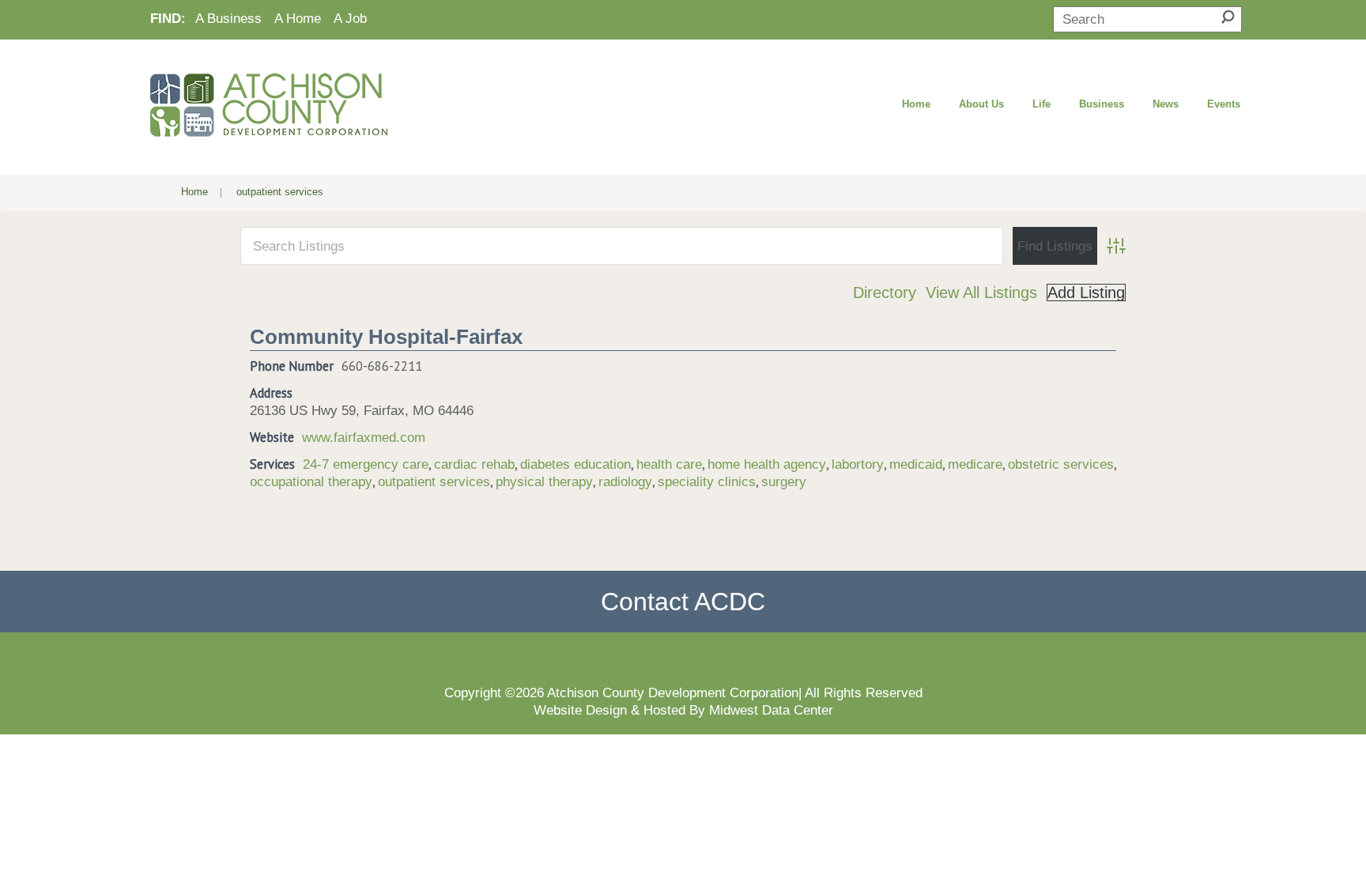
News (1166, 104)
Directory (884, 292)
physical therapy (544, 481)
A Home (297, 18)
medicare (975, 464)
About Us (981, 104)
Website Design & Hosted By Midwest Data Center (683, 710)
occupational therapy (311, 481)
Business (1101, 104)
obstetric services (1061, 464)
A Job (350, 18)
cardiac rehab (474, 464)
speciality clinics (707, 481)
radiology (625, 481)
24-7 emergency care (365, 464)
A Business (228, 18)
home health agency (767, 464)
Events (1223, 104)
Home (916, 104)
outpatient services (434, 481)
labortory (858, 464)
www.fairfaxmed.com (363, 437)
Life (1041, 104)
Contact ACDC (683, 601)
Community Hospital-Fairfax (386, 337)
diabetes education (575, 464)
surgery (783, 481)
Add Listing (1086, 292)
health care (669, 464)
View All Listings (981, 292)
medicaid (915, 464)
